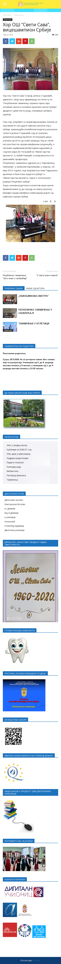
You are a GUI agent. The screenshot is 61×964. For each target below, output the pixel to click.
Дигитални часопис (14, 500)
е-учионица (10, 517)
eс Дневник (10, 508)
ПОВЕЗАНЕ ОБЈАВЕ (14, 288)
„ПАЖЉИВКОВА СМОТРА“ (33, 295)
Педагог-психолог (15, 462)
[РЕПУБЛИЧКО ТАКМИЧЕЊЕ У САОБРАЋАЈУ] (10, 313)
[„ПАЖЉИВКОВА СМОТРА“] (10, 299)
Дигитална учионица (14, 530)
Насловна (7, 15)
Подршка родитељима (17, 458)
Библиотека (12, 471)
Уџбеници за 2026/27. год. (19, 449)
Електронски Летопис (15, 504)
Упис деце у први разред (18, 453)
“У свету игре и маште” (47, 275)
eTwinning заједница (14, 525)
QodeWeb (36, 960)
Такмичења (19, 15)
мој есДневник (12, 513)
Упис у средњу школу (17, 445)
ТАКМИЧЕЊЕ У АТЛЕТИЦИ (33, 323)
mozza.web (10, 521)
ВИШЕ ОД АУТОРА (35, 288)
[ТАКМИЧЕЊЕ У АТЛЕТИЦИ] (10, 327)
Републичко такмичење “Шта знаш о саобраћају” (15, 277)
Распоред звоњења (16, 475)
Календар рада (14, 466)
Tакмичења (12, 479)
